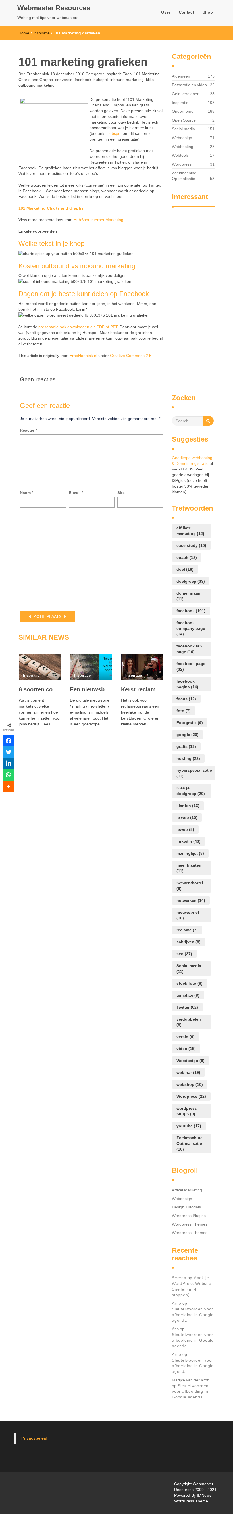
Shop (208, 12)
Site (121, 492)
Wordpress (182, 164)
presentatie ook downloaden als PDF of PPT (77, 327)
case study (191, 545)
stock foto (189, 983)
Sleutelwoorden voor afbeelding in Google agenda (193, 1315)
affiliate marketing (190, 531)
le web (186, 817)
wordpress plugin (186, 1111)
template (187, 995)
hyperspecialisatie (194, 773)
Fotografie (189, 722)
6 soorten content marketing (40, 689)
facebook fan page (189, 649)
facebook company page (190, 628)
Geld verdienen (185, 93)
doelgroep (190, 581)
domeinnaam (188, 596)
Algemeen (181, 76)
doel (185, 569)
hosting (188, 758)
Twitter (187, 1007)
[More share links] (8, 786)
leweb (185, 829)
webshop (189, 1084)
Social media (183, 129)
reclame (187, 930)
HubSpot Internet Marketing (98, 220)
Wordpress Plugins (189, 1215)
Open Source (184, 120)
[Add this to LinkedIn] (8, 763)
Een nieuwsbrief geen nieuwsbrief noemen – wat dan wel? (91, 689)
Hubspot (114, 133)
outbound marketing (36, 85)
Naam (26, 492)
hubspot (100, 79)
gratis (186, 746)
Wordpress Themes (189, 1224)
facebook (83, 79)
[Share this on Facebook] (8, 740)
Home (23, 33)
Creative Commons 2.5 (130, 355)
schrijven (188, 942)
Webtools (180, 155)
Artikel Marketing (187, 1190)
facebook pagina (187, 684)
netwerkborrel (189, 886)
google (187, 734)
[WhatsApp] (8, 775)
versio (185, 1036)
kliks (150, 79)
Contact (186, 12)
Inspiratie (41, 33)
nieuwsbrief (187, 915)
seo (184, 954)
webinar (188, 1072)
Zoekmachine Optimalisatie (184, 176)
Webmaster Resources (53, 8)
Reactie (28, 430)
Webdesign (182, 137)
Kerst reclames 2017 (142, 689)
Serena (179, 1277)
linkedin (188, 841)
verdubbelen (188, 1022)
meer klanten (188, 868)
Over (165, 12)
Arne (176, 1303)
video (186, 1048)
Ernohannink (37, 74)
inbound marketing (127, 79)
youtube (188, 1126)
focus (186, 699)
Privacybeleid (34, 1438)
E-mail (76, 492)
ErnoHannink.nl (83, 355)
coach (186, 557)
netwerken (190, 900)
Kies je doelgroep (190, 791)
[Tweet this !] (8, 752)
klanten (187, 805)
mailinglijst (190, 853)
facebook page (190, 666)
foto (183, 710)
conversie (63, 79)
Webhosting (182, 146)
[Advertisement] (194, 297)
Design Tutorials (186, 1207)
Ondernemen (184, 111)
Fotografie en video (189, 85)
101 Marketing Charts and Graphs (51, 208)
